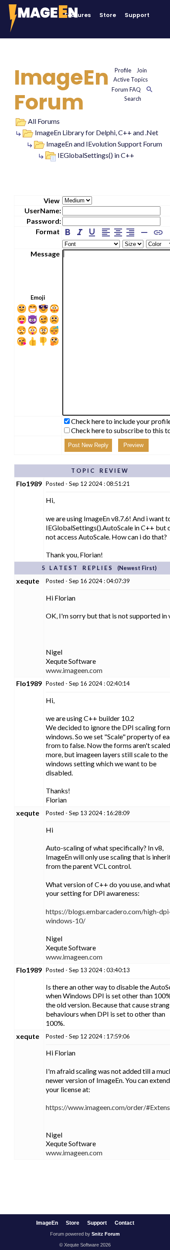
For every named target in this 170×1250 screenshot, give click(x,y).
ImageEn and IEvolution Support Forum (104, 144)
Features (78, 15)
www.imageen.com (74, 670)
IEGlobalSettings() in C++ (96, 155)
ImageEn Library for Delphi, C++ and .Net (96, 132)
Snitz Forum (106, 1233)
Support (137, 15)
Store (107, 15)
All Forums (44, 121)
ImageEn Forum (61, 90)
